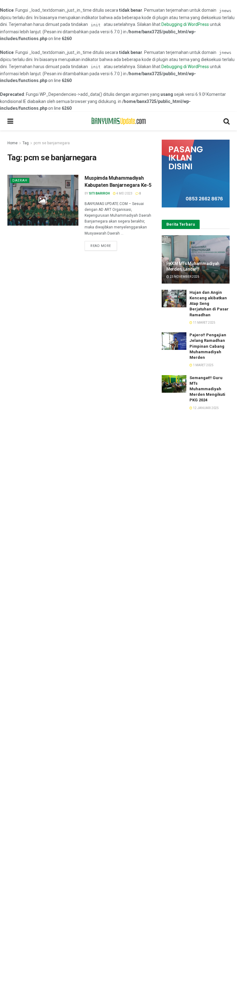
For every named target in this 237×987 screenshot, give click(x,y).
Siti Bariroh (99, 193)
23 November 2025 (184, 276)
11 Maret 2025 (203, 322)
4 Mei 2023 (124, 193)
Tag (26, 143)
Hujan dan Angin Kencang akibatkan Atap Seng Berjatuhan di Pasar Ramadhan (209, 303)
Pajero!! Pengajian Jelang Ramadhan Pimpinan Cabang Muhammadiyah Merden (207, 346)
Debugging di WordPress (185, 24)
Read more (100, 246)
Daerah (19, 180)
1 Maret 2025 (203, 365)
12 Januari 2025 (205, 408)
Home (12, 143)
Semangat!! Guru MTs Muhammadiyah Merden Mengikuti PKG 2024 (207, 389)
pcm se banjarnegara (52, 143)
